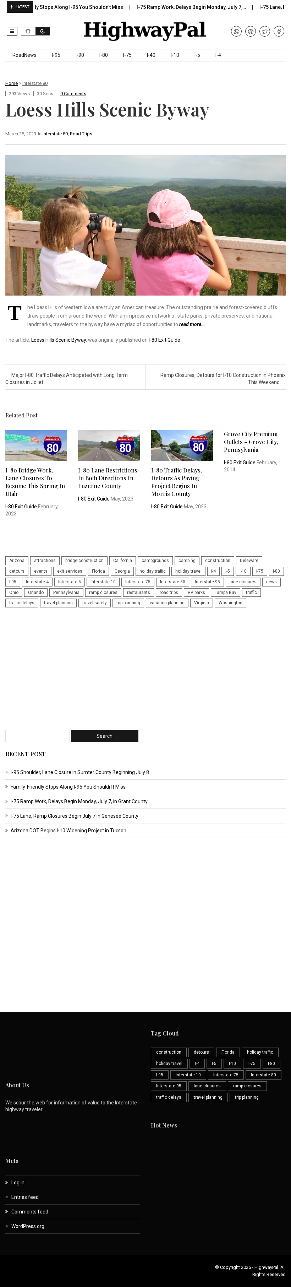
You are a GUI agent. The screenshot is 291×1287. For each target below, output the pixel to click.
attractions (45, 560)
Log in (17, 1182)
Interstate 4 (37, 581)
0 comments (73, 93)
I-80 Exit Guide (164, 340)
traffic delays (21, 602)
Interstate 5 (69, 581)
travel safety (94, 602)
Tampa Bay (225, 592)
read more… (192, 324)
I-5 (197, 55)
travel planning (58, 602)
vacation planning (167, 602)
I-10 (175, 55)
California (122, 560)
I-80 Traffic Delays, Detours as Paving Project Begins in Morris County (176, 481)
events (41, 571)
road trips (169, 592)
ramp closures (103, 592)
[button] (12, 31)
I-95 (56, 55)
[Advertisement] (145, 669)
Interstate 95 (207, 581)
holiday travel (188, 571)
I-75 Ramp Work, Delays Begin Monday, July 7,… (171, 7)
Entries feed (25, 1197)
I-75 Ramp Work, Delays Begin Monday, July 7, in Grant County (79, 801)
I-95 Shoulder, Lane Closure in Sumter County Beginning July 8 (80, 772)
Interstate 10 (103, 581)
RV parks (196, 592)
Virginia (201, 602)
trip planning (128, 602)
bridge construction (84, 560)
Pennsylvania (66, 592)
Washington (230, 602)
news (271, 581)
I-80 (103, 55)
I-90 (80, 55)
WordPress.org (27, 1226)
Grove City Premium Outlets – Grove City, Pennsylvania (251, 441)
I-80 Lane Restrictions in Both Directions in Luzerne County (107, 478)
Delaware (249, 560)
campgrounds (155, 560)
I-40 (151, 55)
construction (217, 560)
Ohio (13, 592)
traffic (251, 592)
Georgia (122, 571)
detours (16, 571)
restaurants (138, 592)
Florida (98, 571)
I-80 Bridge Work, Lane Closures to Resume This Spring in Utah (35, 481)
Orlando (36, 592)
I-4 (218, 55)
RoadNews (24, 55)
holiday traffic (152, 571)
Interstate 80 (35, 83)
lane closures (243, 581)
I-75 (127, 55)
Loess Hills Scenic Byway (58, 340)
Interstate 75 (137, 581)
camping (187, 560)
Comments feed (29, 1212)
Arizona (16, 560)
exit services (69, 571)
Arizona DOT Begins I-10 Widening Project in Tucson (68, 830)
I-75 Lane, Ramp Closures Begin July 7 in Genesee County (74, 816)
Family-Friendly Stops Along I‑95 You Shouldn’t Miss (68, 787)
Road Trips (81, 133)
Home (11, 83)
